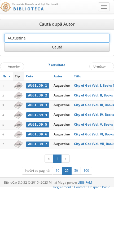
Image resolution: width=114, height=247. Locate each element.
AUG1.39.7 (37, 144)
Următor (101, 66)
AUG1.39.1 (37, 85)
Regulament (62, 187)
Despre (93, 187)
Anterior (12, 66)
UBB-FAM (85, 182)
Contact (79, 187)
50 (76, 170)
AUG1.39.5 (37, 124)
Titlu (77, 76)
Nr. (5, 76)
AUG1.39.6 (37, 134)
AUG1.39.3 (37, 105)
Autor (58, 76)
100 (86, 170)
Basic (106, 187)
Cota (29, 76)
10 (57, 170)
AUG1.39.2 (37, 95)
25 (67, 170)
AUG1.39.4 (37, 115)
